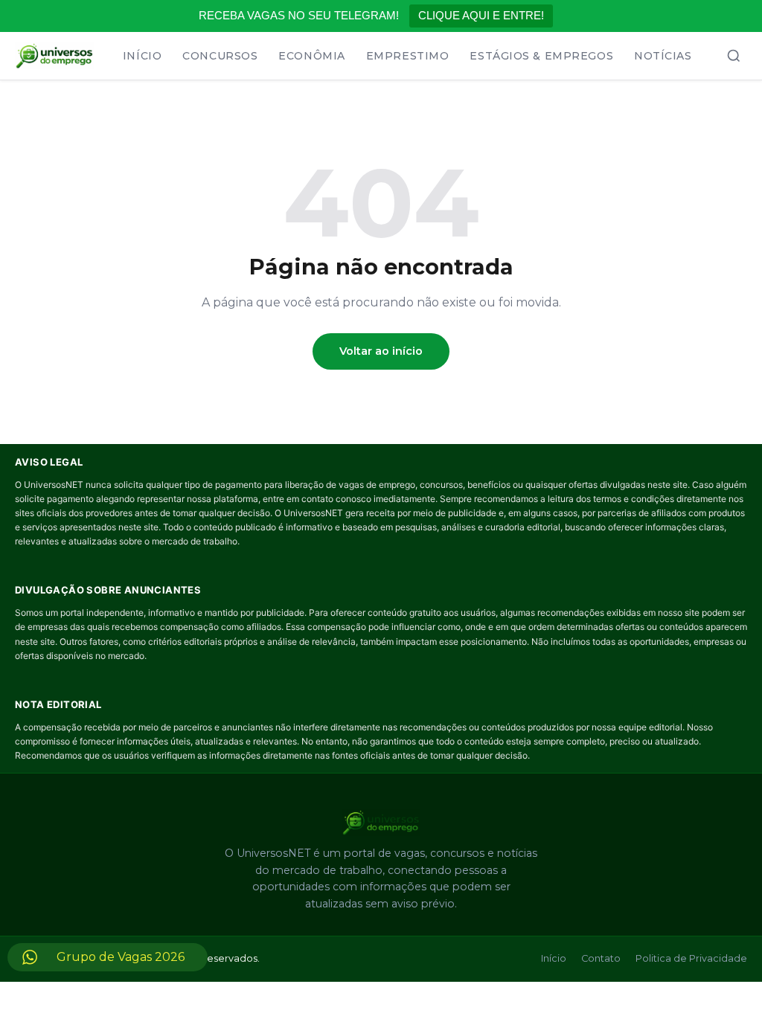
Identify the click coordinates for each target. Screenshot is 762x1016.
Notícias (662, 55)
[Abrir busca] (733, 55)
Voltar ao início (381, 351)
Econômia (311, 55)
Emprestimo (407, 55)
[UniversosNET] (54, 55)
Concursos (219, 55)
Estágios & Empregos (541, 55)
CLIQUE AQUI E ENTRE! (481, 15)
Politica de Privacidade (691, 958)
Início (142, 55)
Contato (601, 958)
